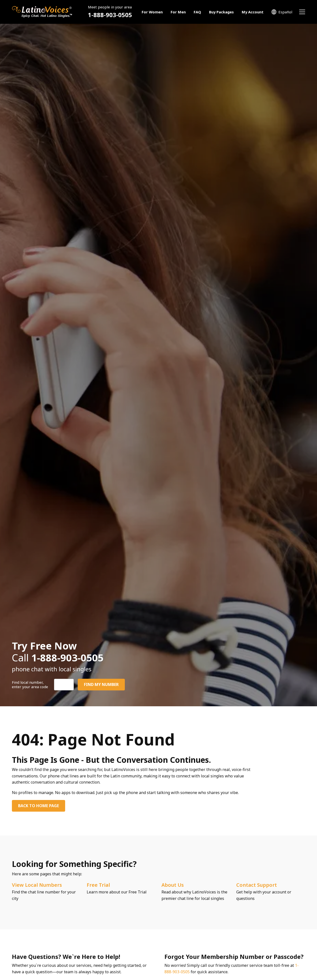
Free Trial (98, 885)
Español (285, 11)
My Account (253, 11)
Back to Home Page (38, 805)
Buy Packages (221, 11)
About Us (172, 885)
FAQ (197, 11)
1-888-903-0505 (110, 15)
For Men (178, 11)
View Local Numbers (37, 885)
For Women (152, 11)
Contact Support (256, 885)
